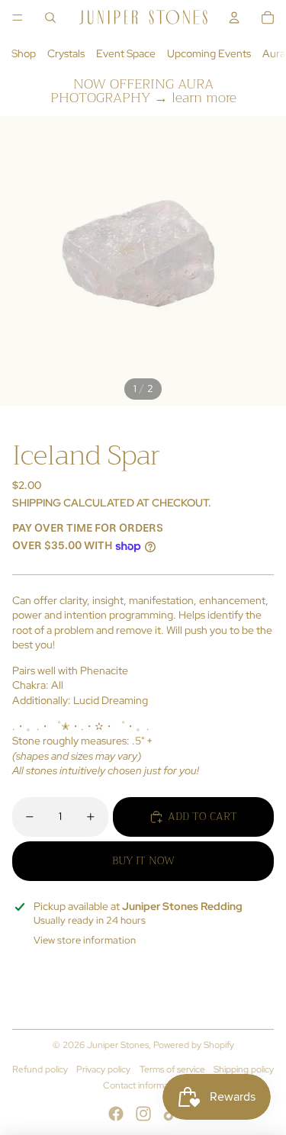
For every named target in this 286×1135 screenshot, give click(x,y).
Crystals (66, 53)
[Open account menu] (234, 17)
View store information (85, 940)
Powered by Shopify (193, 1045)
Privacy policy (103, 1069)
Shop (23, 53)
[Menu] (17, 17)
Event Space (126, 53)
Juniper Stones (118, 1045)
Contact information (143, 1085)
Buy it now (143, 860)
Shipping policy (244, 1069)
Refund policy (40, 1069)
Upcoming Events (209, 53)
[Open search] (50, 17)
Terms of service (172, 1069)
